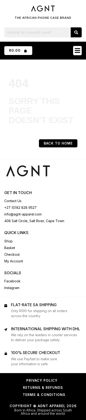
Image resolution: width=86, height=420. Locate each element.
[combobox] (37, 32)
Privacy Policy (42, 380)
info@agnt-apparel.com (23, 214)
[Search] (76, 32)
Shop (8, 241)
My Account (13, 261)
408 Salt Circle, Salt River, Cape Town (34, 221)
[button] (77, 50)
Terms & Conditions (44, 395)
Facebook (12, 281)
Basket (9, 248)
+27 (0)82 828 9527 (20, 207)
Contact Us (13, 201)
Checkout (12, 254)
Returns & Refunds (43, 387)
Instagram (11, 288)
